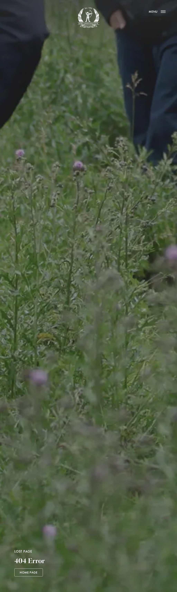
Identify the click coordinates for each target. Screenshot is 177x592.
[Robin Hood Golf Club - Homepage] (88, 17)
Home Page (29, 572)
